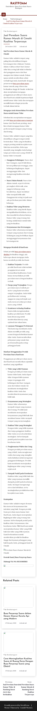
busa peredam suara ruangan (21, 120)
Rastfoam (18, 3)
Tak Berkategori (10, 31)
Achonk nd (23, 46)
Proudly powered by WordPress (17, 705)
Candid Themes (26, 708)
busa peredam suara (21, 83)
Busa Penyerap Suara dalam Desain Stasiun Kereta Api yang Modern (17, 616)
